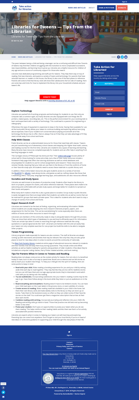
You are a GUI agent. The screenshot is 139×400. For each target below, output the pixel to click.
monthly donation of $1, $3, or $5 (61, 100)
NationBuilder (68, 394)
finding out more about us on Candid (67, 378)
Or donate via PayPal (69, 366)
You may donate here (50, 354)
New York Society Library (25, 243)
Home (13, 57)
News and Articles (77, 8)
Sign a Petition (106, 8)
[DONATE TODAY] (50, 97)
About (92, 8)
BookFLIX (18, 173)
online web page (64, 156)
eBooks (28, 173)
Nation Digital (80, 394)
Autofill (109, 84)
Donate (122, 8)
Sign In (124, 2)
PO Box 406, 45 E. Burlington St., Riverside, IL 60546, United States (69, 388)
